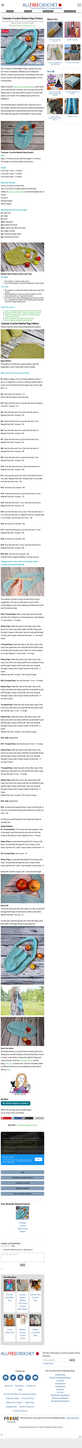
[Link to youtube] (35, 1378)
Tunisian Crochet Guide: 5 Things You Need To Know (23, 313)
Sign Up (72, 1360)
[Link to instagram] (28, 1378)
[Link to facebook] (6, 1378)
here (8, 1070)
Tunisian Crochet (23, 1183)
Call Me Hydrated (72, 40)
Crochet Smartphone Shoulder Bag (55, 63)
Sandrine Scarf (72, 116)
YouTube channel (26, 1060)
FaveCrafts (60, 1380)
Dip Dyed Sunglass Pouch (27, 1125)
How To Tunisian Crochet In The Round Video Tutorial (23, 311)
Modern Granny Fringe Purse (22, 1333)
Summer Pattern (22, 1188)
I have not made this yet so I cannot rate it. (18, 1250)
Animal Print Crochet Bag (35, 1297)
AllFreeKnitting (60, 1375)
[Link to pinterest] (21, 1378)
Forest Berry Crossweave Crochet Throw (55, 118)
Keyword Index (12, 1398)
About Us (9, 1386)
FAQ (20, 1390)
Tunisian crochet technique (23, 87)
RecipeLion (60, 1389)
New (49, 71)
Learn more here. (72, 1418)
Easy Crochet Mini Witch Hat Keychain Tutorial (55, 93)
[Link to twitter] (13, 1378)
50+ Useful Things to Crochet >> (16, 1103)
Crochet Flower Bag (72, 62)
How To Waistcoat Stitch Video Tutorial (18, 320)
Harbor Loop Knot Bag (35, 1332)
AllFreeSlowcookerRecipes (60, 1395)
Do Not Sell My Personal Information (20, 1394)
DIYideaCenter (60, 1386)
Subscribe (29, 1402)
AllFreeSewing (60, 1383)
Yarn (16, 192)
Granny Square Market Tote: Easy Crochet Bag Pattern (23, 1301)
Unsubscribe (11, 1406)
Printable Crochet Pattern (22, 1177)
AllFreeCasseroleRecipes (60, 1401)
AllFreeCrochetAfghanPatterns (60, 1378)
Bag (22, 1172)
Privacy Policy (28, 1398)
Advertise (19, 1386)
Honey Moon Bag (9, 1331)
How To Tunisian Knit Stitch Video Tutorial (19, 318)
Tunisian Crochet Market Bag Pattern (22, 1227)
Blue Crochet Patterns (22, 1194)
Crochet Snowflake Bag (9, 1297)
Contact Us (31, 1386)
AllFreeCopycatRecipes (60, 1398)
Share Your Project (14, 1402)
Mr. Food (60, 1392)
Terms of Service (26, 1406)
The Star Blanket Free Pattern (73, 93)
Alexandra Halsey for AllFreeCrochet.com (23, 25)
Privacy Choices (20, 1411)
